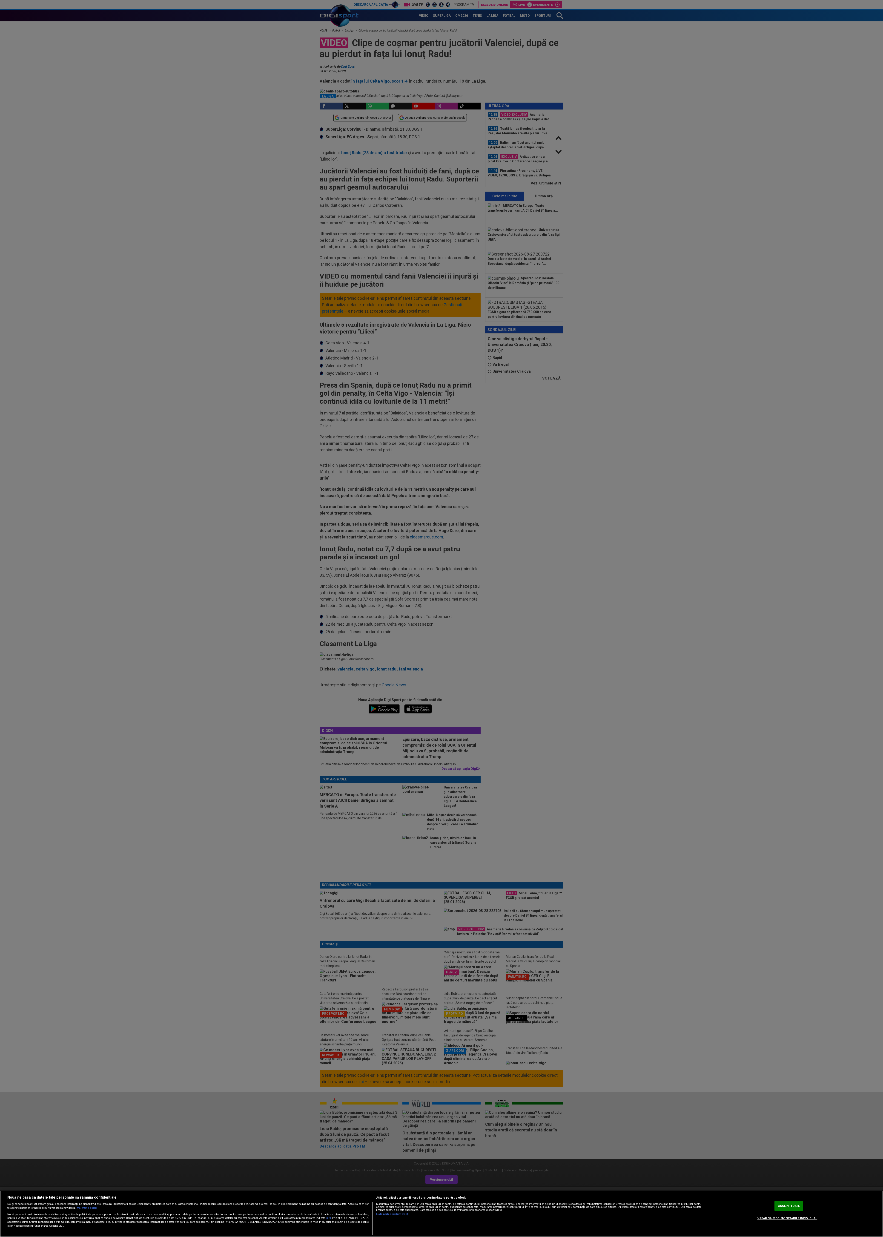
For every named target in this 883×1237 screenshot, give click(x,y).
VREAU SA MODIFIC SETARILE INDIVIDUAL (787, 1218)
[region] (441, 1214)
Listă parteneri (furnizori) (392, 1214)
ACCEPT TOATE (789, 1206)
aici (328, 1218)
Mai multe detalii (87, 1207)
